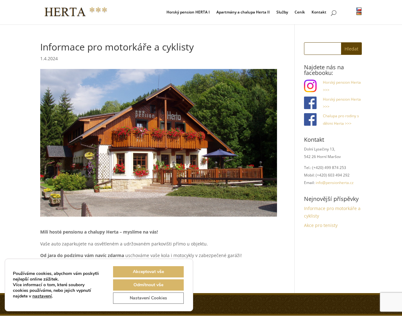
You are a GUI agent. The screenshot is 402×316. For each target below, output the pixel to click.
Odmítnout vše (148, 285)
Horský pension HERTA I (188, 12)
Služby (282, 12)
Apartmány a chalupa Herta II (243, 12)
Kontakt (319, 12)
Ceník (300, 12)
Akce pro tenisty (321, 225)
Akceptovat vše (148, 272)
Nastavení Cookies (148, 298)
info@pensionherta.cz (335, 182)
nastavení (42, 296)
